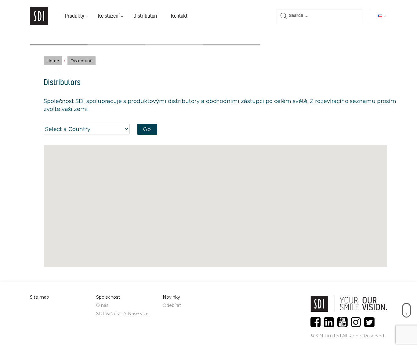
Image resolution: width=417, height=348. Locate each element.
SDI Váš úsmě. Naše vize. (123, 313)
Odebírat (172, 305)
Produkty (74, 16)
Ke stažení (109, 16)
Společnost (108, 297)
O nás (102, 305)
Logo (39, 16)
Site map (39, 297)
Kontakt (179, 16)
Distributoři (145, 16)
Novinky (171, 297)
